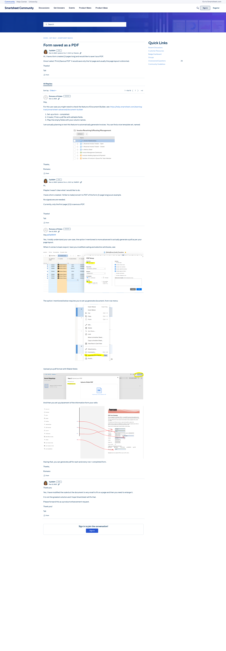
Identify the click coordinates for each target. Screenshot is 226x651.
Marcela (76, 53)
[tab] (48, 84)
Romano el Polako (55, 96)
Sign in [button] (92, 531)
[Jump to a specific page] (142, 90)
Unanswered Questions (165, 61)
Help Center (21, 1)
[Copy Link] (80, 53)
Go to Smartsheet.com (211, 1)
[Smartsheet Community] (19, 8)
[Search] (198, 8)
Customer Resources (156, 51)
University (33, 1)
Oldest (52, 90)
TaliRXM (52, 51)
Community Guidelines (156, 64)
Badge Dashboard (154, 54)
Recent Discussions (155, 47)
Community (10, 1)
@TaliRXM (51, 235)
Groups (151, 57)
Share (46, 75)
